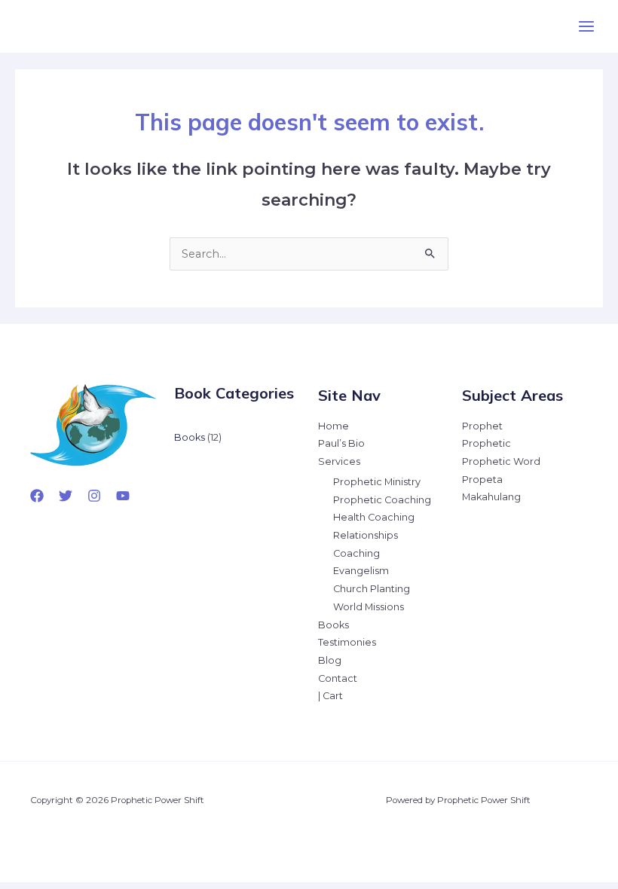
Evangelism (361, 570)
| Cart (330, 695)
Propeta (482, 479)
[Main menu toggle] (586, 26)
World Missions (368, 607)
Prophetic (486, 443)
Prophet (482, 426)
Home (333, 426)
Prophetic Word (501, 461)
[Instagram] (94, 496)
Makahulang (491, 497)
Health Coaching (374, 517)
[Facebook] (37, 496)
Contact (337, 678)
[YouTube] (123, 496)
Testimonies (347, 642)
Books (333, 625)
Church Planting (371, 588)
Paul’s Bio (341, 443)
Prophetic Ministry (377, 481)
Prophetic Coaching (382, 500)
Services (339, 461)
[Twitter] (65, 496)
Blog (329, 660)
